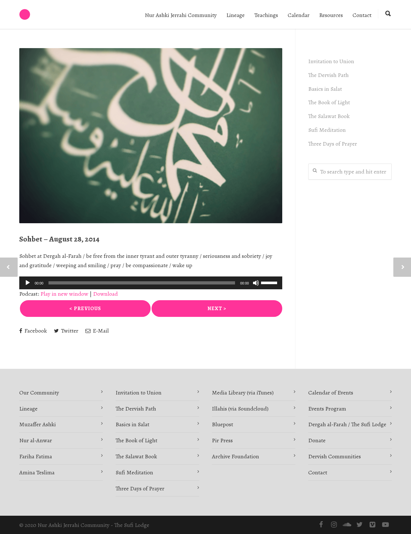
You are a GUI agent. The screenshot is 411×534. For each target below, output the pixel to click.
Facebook (35, 331)
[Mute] (256, 283)
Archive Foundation (235, 456)
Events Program (327, 408)
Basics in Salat (325, 89)
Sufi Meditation (327, 130)
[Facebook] (321, 524)
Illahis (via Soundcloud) (240, 408)
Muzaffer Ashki (37, 424)
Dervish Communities (334, 456)
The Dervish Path (328, 75)
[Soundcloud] (346, 524)
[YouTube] (385, 524)
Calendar (299, 15)
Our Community (39, 392)
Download (105, 294)
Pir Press (222, 440)
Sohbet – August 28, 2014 (59, 239)
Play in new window (64, 294)
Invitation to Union (331, 61)
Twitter (69, 331)
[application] (150, 282)
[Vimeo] (372, 524)
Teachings (266, 15)
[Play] (27, 283)
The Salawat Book (329, 116)
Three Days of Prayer (332, 144)
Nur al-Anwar (35, 440)
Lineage (235, 15)
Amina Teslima (37, 472)
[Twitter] (359, 524)
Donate (317, 440)
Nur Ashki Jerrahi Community (181, 15)
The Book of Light (329, 102)
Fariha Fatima (35, 456)
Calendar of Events (330, 392)
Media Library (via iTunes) (243, 392)
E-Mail (100, 331)
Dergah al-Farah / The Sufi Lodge (347, 424)
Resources (331, 15)
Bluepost (222, 424)
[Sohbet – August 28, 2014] (150, 135)
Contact (362, 15)
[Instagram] (334, 524)
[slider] (270, 282)
